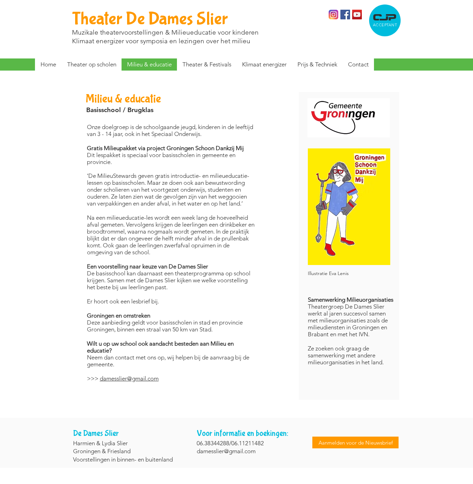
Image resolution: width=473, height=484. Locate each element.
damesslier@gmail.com (129, 378)
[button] (207, 64)
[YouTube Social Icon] (357, 14)
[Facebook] (345, 14)
